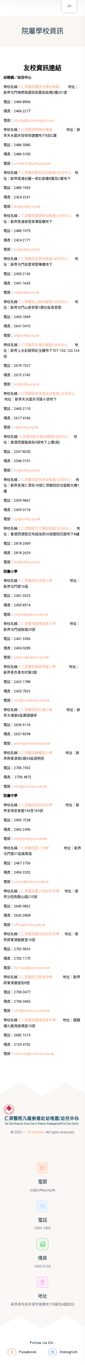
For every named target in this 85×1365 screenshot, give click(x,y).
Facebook (27, 1352)
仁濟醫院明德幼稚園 (36, 130)
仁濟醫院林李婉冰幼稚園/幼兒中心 (48, 394)
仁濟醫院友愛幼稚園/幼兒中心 (45, 259)
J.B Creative (35, 1132)
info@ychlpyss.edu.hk (30, 839)
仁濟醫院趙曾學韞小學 (38, 667)
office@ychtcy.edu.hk (30, 925)
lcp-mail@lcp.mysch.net (32, 968)
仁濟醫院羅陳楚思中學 (38, 1020)
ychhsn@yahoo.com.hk (31, 614)
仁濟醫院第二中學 (35, 848)
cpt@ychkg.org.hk (27, 519)
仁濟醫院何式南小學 (36, 581)
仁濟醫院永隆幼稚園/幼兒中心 (45, 345)
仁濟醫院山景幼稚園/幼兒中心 (45, 302)
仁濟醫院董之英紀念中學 (40, 891)
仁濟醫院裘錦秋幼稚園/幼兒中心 (46, 216)
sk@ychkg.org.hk (26, 335)
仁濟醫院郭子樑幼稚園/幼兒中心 (44, 437)
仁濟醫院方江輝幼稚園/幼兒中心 (46, 528)
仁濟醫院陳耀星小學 (36, 753)
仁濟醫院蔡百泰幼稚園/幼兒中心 (46, 480)
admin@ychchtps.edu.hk (32, 743)
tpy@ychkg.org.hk (27, 207)
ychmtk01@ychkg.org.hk (32, 163)
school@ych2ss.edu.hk (31, 882)
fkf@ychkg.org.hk (27, 562)
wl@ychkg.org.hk (26, 384)
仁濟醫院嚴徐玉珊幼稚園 (40, 87)
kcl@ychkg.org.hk (27, 470)
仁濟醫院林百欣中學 (36, 805)
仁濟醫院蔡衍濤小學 (36, 710)
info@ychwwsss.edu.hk (32, 1011)
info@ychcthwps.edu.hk (32, 700)
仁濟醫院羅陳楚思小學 (38, 624)
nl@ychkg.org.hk (26, 427)
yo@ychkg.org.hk (26, 292)
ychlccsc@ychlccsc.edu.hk (34, 1054)
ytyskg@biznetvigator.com (34, 120)
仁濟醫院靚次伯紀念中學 (40, 934)
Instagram (69, 1352)
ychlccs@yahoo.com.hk (31, 657)
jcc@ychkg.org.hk (27, 249)
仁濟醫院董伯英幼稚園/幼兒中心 (46, 173)
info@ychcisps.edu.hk (30, 786)
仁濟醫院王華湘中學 (36, 977)
